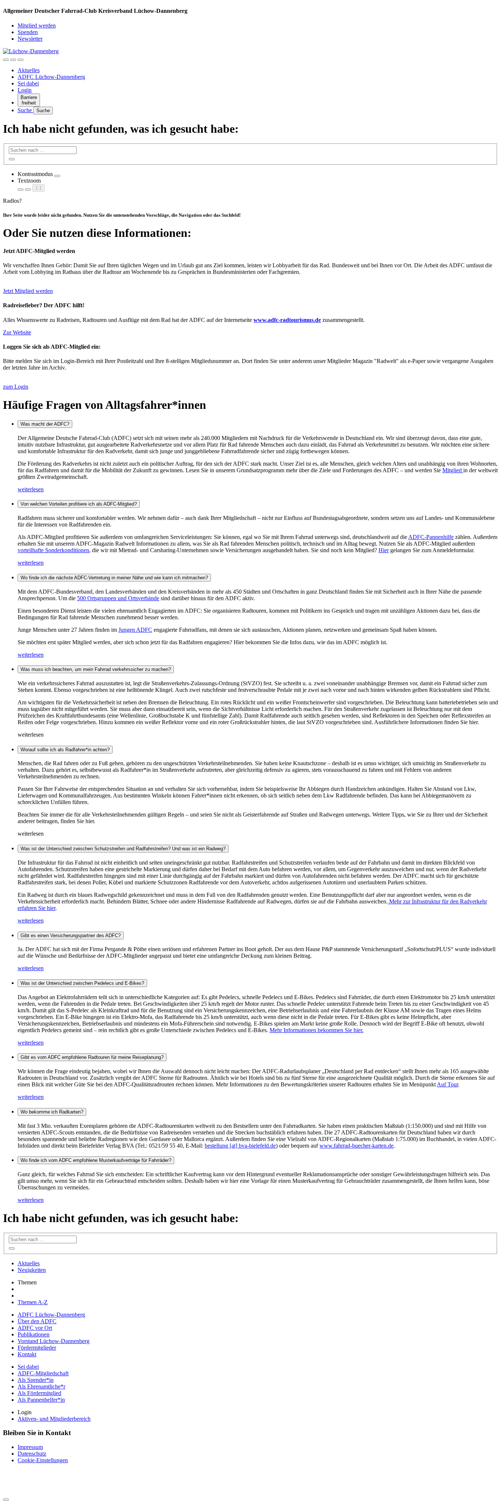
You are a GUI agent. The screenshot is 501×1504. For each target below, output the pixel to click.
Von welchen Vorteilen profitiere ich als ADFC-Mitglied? (79, 504)
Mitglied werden (37, 25)
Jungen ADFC (135, 630)
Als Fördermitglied (39, 1393)
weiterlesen (31, 489)
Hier (384, 550)
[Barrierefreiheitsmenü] (6, 60)
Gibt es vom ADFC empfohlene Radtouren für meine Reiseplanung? (92, 1057)
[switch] (57, 176)
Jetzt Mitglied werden (28, 291)
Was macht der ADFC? (45, 424)
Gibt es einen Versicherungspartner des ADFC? (71, 935)
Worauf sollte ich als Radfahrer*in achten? (65, 749)
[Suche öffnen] (13, 60)
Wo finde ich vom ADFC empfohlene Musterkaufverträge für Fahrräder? (96, 1160)
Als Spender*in (36, 1380)
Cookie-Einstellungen (43, 1460)
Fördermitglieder (37, 1348)
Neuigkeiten (32, 1270)
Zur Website (17, 332)
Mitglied (452, 470)
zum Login (15, 387)
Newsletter (30, 39)
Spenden (28, 32)
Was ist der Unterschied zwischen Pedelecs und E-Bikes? (82, 983)
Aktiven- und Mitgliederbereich (54, 1419)
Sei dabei (28, 83)
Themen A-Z (33, 1302)
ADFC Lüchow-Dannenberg (51, 77)
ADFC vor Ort (35, 1328)
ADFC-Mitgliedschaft (43, 1373)
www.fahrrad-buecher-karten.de (356, 1145)
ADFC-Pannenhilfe (431, 537)
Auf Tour (447, 1084)
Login (25, 90)
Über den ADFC (37, 1321)
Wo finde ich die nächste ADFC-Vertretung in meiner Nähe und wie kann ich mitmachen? (114, 577)
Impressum (30, 1447)
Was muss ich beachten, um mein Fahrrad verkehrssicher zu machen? (96, 669)
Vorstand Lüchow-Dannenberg (53, 1341)
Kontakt (27, 1354)
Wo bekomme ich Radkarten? (52, 1112)
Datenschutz (32, 1453)
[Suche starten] (12, 159)
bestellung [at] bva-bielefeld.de (240, 1145)
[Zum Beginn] (6, 1500)
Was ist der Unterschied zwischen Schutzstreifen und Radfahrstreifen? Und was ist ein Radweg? (123, 848)
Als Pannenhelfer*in (41, 1400)
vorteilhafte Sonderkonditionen (53, 550)
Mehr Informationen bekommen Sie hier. (316, 1030)
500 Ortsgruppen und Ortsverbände (118, 598)
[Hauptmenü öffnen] (20, 60)
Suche (25, 110)
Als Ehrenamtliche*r (41, 1386)
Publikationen (34, 1334)
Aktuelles (29, 70)
